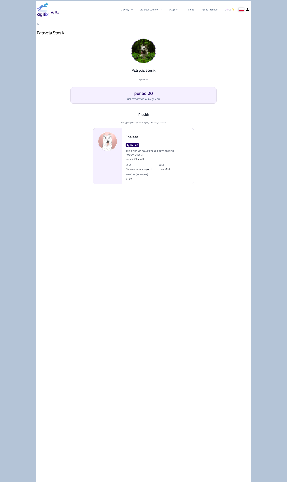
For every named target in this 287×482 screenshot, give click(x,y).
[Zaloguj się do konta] (247, 9)
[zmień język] (241, 9)
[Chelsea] (107, 141)
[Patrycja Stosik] (143, 51)
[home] (38, 24)
